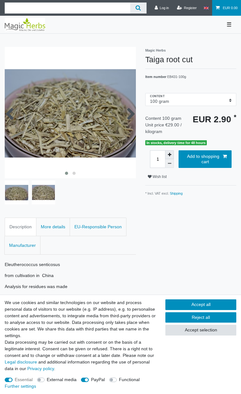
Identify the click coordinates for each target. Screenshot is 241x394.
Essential (24, 379)
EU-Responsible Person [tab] (98, 226)
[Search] (138, 8)
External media (62, 379)
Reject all (201, 317)
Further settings (20, 386)
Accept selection (201, 329)
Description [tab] (20, 226)
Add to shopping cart (203, 159)
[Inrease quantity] (169, 154)
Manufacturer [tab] (22, 245)
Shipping (176, 193)
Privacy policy (40, 368)
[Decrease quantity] (169, 163)
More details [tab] (53, 226)
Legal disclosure (21, 361)
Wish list (159, 177)
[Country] (206, 8)
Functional (129, 379)
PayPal (98, 379)
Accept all (201, 304)
